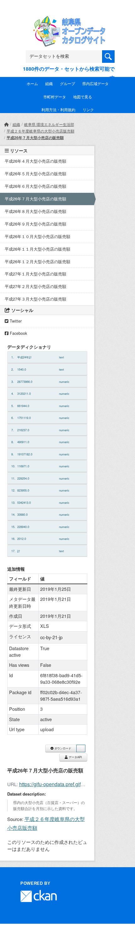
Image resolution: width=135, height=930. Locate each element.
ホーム (32, 83)
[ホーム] (6, 124)
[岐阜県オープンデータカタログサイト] (67, 20)
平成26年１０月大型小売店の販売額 (37, 236)
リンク (88, 109)
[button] (80, 749)
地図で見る (82, 96)
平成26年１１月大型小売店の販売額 (37, 249)
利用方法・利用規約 (58, 109)
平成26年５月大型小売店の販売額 (35, 174)
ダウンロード (62, 748)
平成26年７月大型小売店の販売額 (35, 137)
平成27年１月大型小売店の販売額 (35, 274)
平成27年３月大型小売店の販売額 (35, 299)
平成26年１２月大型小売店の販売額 (37, 261)
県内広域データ (95, 83)
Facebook (17, 333)
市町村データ (54, 96)
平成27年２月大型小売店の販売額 (35, 286)
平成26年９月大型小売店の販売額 (35, 224)
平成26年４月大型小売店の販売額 (35, 161)
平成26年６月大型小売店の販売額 (35, 186)
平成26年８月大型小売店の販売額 (35, 211)
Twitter (15, 321)
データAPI (75, 757)
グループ (67, 83)
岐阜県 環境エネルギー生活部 (49, 124)
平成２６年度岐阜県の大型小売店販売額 (40, 130)
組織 (49, 83)
